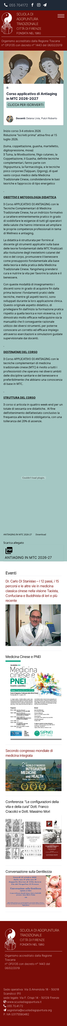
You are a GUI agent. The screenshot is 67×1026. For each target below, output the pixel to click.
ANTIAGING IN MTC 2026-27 (17, 534)
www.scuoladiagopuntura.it (24, 1002)
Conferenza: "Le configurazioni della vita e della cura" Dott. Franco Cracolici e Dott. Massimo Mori (32, 807)
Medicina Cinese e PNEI (23, 657)
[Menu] (61, 16)
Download (41, 534)
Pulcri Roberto (49, 118)
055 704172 (18, 5)
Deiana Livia (33, 118)
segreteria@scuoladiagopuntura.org (29, 1010)
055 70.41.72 (14, 1006)
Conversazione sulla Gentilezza (28, 872)
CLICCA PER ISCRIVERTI (25, 105)
